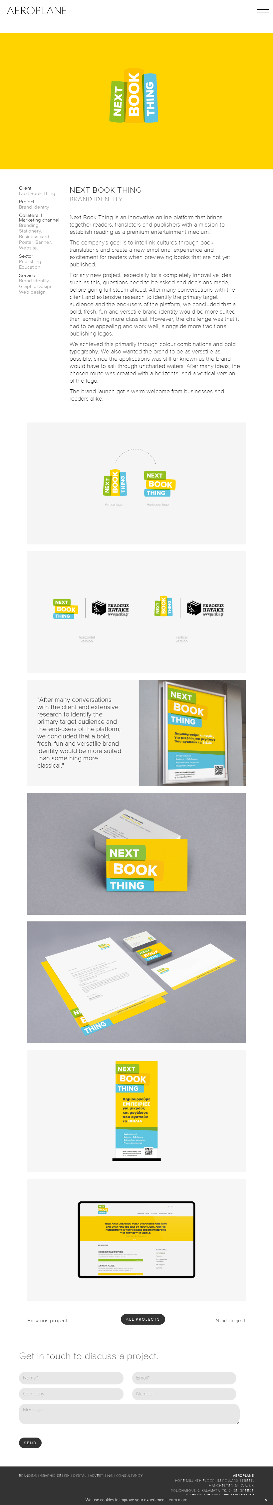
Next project (230, 1321)
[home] (36, 10)
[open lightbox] (136, 483)
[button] (263, 10)
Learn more (176, 1500)
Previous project (47, 1321)
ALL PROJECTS (143, 1320)
